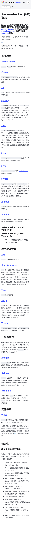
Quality (5, 100)
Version (5, 323)
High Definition (9, 264)
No (2, 87)
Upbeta (5, 214)
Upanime (6, 390)
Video (4, 414)
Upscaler (5, 33)
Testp (4, 300)
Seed (3, 125)
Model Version (23, 171)
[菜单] (28, 2)
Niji (3, 254)
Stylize (4, 178)
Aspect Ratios (7, 29)
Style (3, 165)
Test (3, 289)
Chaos (4, 72)
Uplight (5, 201)
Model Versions (7, 31)
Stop (3, 152)
